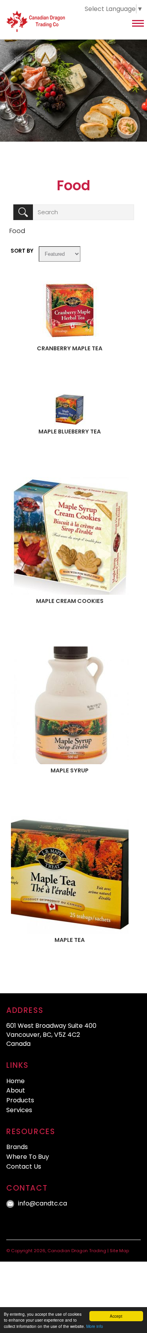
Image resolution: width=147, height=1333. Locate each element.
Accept (116, 1316)
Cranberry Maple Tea (69, 348)
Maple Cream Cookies (69, 601)
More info (94, 1326)
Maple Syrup (70, 770)
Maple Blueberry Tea (69, 431)
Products (20, 1100)
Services (19, 1109)
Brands (17, 1146)
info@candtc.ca (42, 1203)
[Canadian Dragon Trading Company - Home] (47, 23)
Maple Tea (69, 940)
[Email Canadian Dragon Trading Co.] (11, 1203)
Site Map (119, 1250)
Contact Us (23, 1166)
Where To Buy (27, 1156)
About (15, 1090)
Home (15, 1080)
